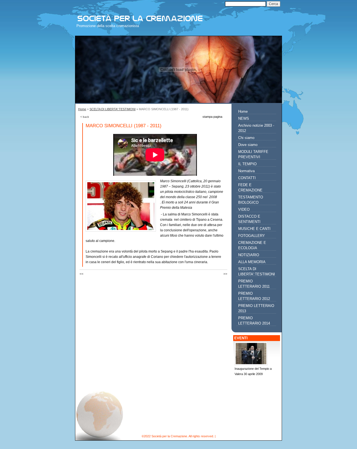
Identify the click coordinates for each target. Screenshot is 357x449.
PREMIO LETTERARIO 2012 (254, 296)
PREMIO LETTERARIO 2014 (254, 320)
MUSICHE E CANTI (254, 229)
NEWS (243, 118)
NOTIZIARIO (248, 255)
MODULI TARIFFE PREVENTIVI (253, 154)
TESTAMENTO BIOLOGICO (250, 200)
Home (82, 109)
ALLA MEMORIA (252, 262)
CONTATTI (247, 178)
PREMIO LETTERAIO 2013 (256, 308)
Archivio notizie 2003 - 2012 (256, 128)
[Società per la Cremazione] (154, 15)
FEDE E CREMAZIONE (250, 187)
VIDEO (244, 209)
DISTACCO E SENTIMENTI (249, 219)
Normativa (246, 171)
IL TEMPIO (247, 164)
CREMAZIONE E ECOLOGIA (252, 245)
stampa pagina (212, 116)
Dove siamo (247, 145)
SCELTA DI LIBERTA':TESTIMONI (113, 109)
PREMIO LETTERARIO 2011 (254, 284)
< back (84, 116)
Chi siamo (246, 138)
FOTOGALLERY (251, 236)
